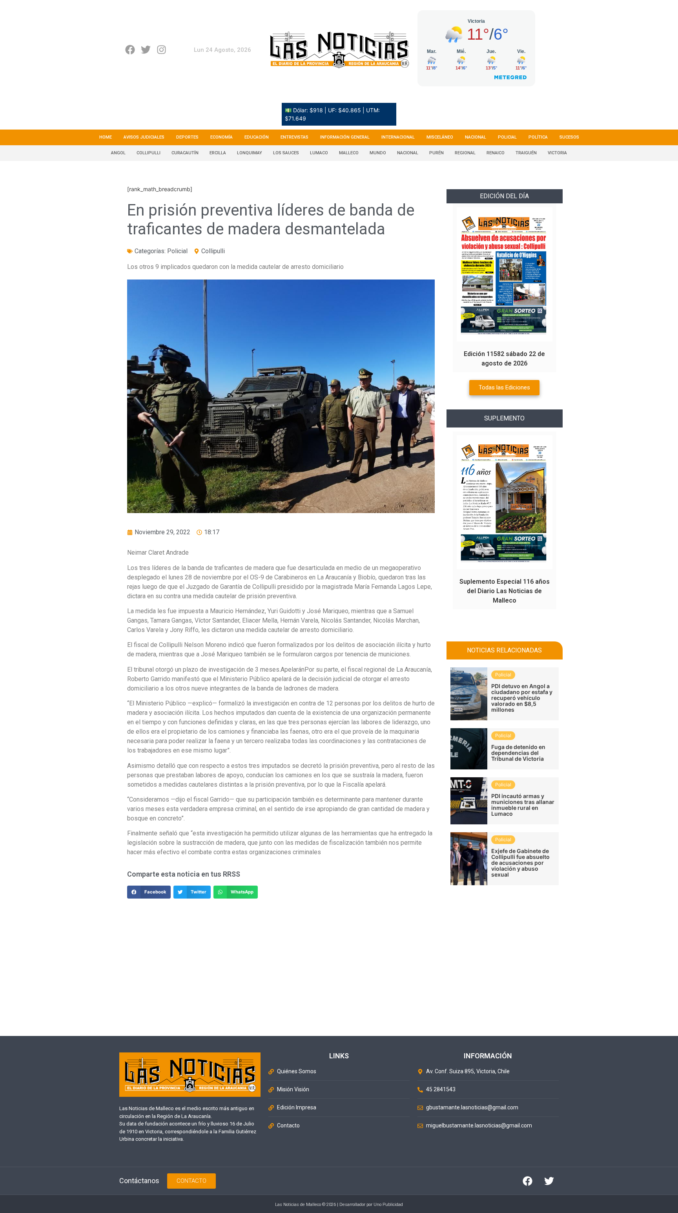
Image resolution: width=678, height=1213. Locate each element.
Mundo (378, 152)
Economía (221, 137)
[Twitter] (146, 50)
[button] (149, 892)
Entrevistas (294, 137)
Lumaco (319, 152)
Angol (118, 152)
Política (538, 137)
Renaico (496, 152)
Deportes (187, 137)
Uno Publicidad (388, 1204)
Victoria (557, 152)
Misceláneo (439, 137)
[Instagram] (161, 50)
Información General (345, 137)
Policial (507, 137)
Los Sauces (286, 152)
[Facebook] (130, 50)
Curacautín (185, 152)
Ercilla (218, 152)
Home (105, 137)
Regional (465, 152)
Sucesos (569, 137)
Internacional (398, 137)
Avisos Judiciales (144, 137)
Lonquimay (249, 152)
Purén (436, 152)
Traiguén (526, 152)
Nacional (475, 137)
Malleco (349, 152)
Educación (256, 137)
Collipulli (148, 152)
